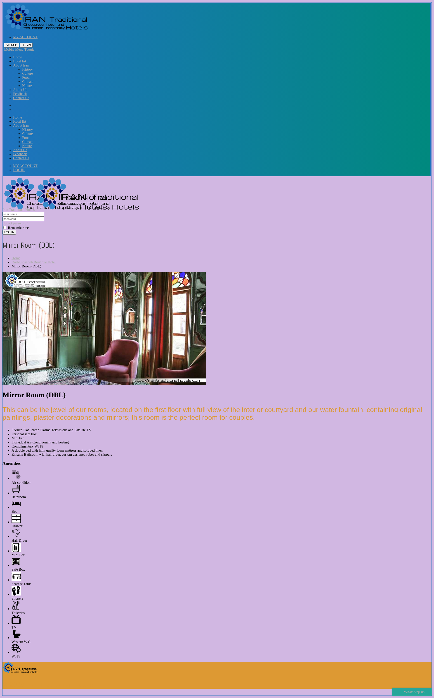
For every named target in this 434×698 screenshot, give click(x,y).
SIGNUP (11, 45)
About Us (20, 90)
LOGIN (26, 45)
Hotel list (19, 61)
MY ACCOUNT (25, 37)
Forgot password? (15, 223)
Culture (27, 73)
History (27, 69)
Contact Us (21, 98)
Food (26, 77)
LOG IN (9, 232)
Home (17, 57)
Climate (27, 81)
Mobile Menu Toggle (19, 49)
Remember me (18, 228)
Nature (27, 86)
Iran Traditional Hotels (18, 210)
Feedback (20, 94)
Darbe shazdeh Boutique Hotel (34, 262)
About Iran (21, 65)
